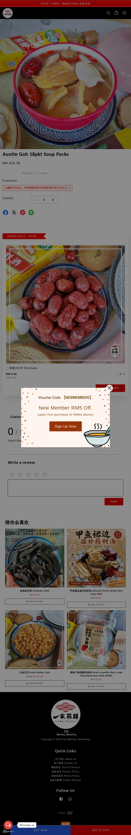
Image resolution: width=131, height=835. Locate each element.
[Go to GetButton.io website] (8, 831)
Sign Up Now (65, 426)
